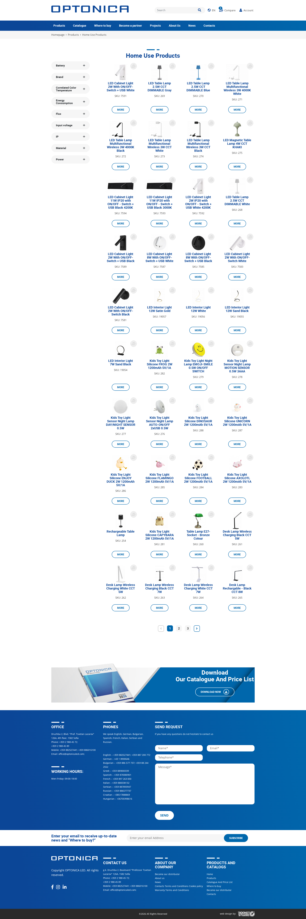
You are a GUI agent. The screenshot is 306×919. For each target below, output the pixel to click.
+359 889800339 (120, 770)
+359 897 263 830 (122, 778)
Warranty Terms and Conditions (172, 890)
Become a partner (130, 25)
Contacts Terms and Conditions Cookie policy (179, 886)
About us (159, 878)
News (192, 25)
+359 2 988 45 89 (60, 745)
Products (59, 25)
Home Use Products (94, 34)
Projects (155, 25)
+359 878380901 (122, 774)
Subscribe (236, 838)
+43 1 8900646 (121, 758)
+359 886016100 (87, 749)
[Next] (197, 628)
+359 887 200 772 (141, 754)
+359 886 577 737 (125, 762)
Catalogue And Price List (220, 882)
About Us (174, 25)
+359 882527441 (68, 749)
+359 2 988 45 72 (68, 741)
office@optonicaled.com (71, 753)
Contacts (209, 25)
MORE (120, 109)
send (164, 815)
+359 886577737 (122, 790)
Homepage (58, 34)
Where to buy (102, 25)
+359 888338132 (120, 782)
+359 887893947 (122, 786)
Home (210, 874)
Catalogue (79, 25)
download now (211, 692)
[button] (211, 10)
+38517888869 (122, 794)
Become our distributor (167, 874)
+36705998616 (124, 798)
